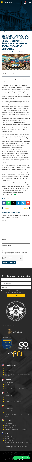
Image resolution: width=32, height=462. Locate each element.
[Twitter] (9, 459)
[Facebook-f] (5, 459)
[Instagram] (12, 459)
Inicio (2, 32)
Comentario (5, 220)
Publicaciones (8, 32)
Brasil (8, 198)
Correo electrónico (6, 245)
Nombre (4, 239)
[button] (29, 2)
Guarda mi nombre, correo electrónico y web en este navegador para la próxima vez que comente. (14, 253)
